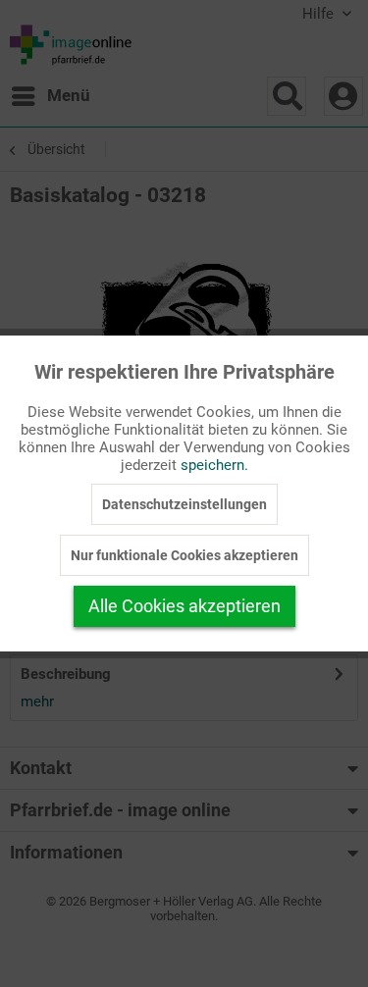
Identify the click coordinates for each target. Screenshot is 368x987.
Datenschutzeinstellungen (184, 504)
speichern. (214, 465)
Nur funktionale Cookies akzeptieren (184, 555)
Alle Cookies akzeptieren (184, 606)
